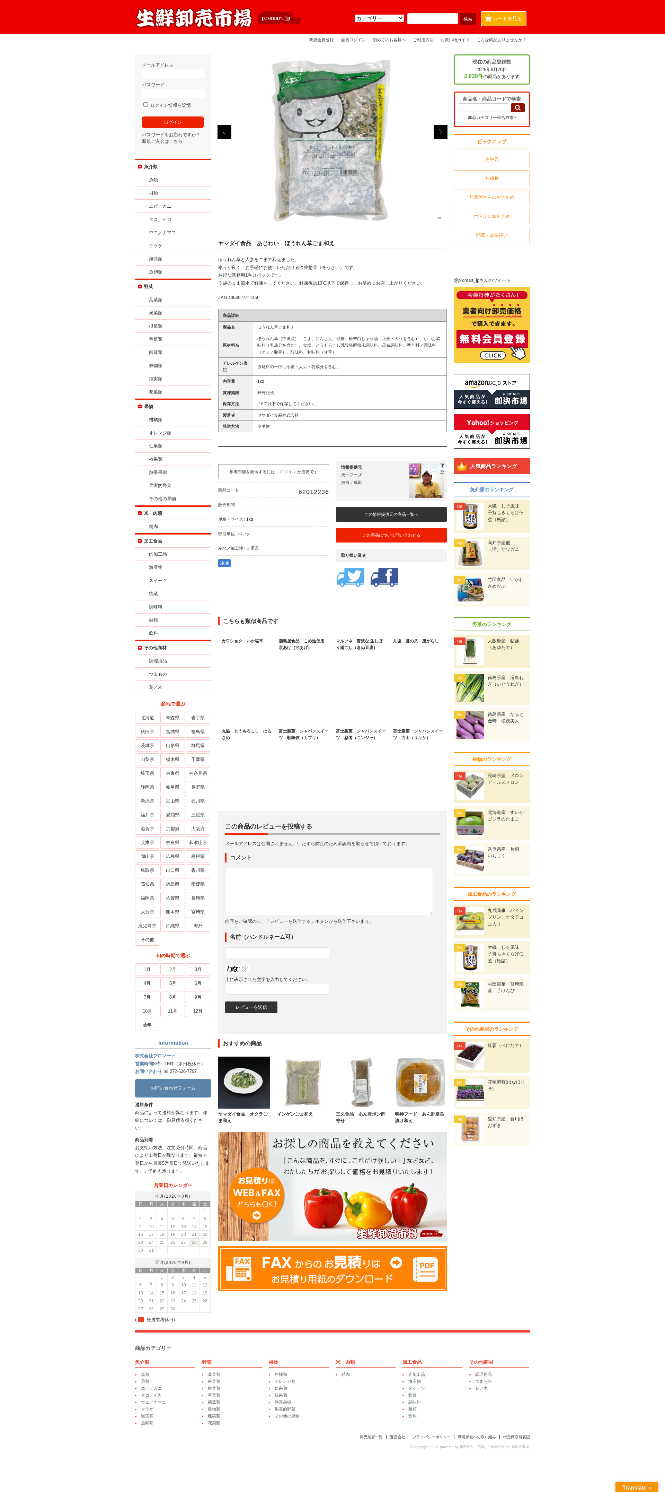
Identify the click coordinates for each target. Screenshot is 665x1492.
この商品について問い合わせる (391, 535)
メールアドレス (158, 65)
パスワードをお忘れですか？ (171, 134)
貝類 (153, 193)
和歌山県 (198, 842)
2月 (172, 969)
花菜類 (155, 391)
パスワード (153, 84)
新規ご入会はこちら (162, 141)
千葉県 (198, 759)
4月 (147, 983)
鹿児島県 (147, 925)
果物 (148, 406)
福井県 (147, 814)
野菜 (148, 286)
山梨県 (147, 759)
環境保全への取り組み (477, 1437)
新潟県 (147, 801)
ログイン (288, 471)
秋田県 (147, 731)
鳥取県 (147, 870)
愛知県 (172, 814)
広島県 (172, 856)
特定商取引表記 (516, 1437)
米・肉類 (153, 513)
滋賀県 (147, 828)
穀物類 (155, 365)
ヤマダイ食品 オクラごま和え (243, 1117)
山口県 (172, 870)
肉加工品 (158, 554)
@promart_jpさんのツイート (482, 280)
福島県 (198, 731)
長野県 (198, 787)
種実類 (155, 378)
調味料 (155, 606)
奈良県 (172, 842)
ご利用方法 (423, 39)
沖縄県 (172, 925)
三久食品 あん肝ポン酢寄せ (360, 1117)
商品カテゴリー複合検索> (492, 117)
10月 (147, 1011)
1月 (147, 969)
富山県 (172, 801)
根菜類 (155, 326)
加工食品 (153, 541)
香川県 (198, 870)
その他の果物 (162, 498)
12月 (198, 1011)
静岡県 (147, 787)
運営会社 (397, 1437)
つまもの (158, 674)
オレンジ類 (160, 432)
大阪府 (198, 828)
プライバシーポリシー (432, 1437)
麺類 (153, 620)
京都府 (172, 828)
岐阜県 (172, 787)
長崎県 (198, 898)
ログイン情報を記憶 (170, 105)
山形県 (172, 745)
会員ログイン (353, 39)
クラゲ (155, 245)
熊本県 (172, 911)
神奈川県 (198, 773)
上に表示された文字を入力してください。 (268, 979)
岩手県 (198, 717)
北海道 (147, 717)
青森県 (172, 717)
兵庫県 (147, 842)
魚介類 (151, 166)
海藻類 (155, 258)
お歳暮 (492, 178)
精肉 (153, 526)
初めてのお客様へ (389, 39)
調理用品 (158, 660)
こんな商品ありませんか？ (501, 39)
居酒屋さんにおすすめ (491, 197)
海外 (198, 925)
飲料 (153, 633)
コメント (241, 857)
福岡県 (147, 898)
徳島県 (172, 884)
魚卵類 (155, 272)
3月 (198, 969)
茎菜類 (155, 339)
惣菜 (153, 593)
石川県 (198, 801)
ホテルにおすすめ (492, 216)
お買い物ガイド (455, 39)
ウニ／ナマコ (162, 232)
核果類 (155, 459)
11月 (172, 1011)
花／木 (155, 687)
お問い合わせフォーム (173, 1088)
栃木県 (172, 759)
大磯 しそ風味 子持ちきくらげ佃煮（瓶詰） (506, 512)
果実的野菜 (160, 485)
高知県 (147, 884)
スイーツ (158, 580)
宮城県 (172, 731)
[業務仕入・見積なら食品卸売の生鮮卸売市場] (219, 27)
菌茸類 (155, 352)
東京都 (172, 773)
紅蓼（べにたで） (506, 1045)
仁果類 (155, 446)
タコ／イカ (160, 219)
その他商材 (155, 647)
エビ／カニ (160, 206)
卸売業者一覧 (371, 1437)
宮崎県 (198, 911)
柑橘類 (155, 419)
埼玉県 (147, 773)
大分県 (147, 911)
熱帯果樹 (158, 472)
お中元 (492, 159)
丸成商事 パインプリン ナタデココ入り (506, 917)
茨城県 (147, 745)
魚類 (153, 179)
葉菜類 (155, 299)
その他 (147, 939)
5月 (172, 983)
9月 (198, 997)
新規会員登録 (321, 39)
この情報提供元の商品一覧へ (391, 514)
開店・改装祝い (492, 235)
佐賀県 (172, 898)
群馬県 (198, 745)
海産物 (155, 567)
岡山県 (147, 856)
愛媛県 (198, 884)
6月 (198, 983)
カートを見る (505, 18)
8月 (172, 997)
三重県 (198, 814)
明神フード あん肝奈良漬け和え (419, 1117)
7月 (147, 997)
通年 (147, 1024)
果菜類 (155, 312)
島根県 (198, 856)
